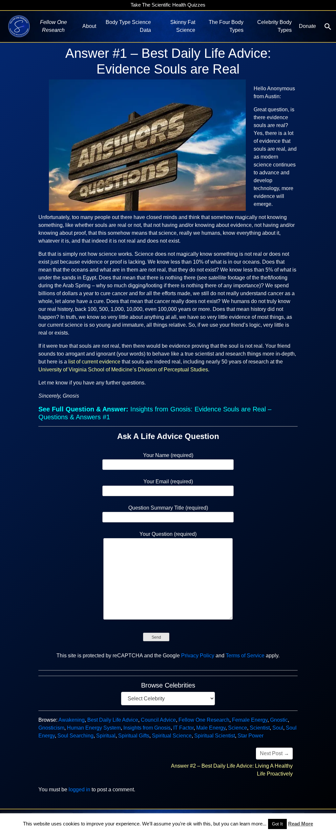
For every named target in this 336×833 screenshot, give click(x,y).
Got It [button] (277, 824)
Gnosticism (51, 728)
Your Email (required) (168, 481)
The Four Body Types (226, 26)
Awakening (71, 720)
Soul (277, 728)
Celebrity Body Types (274, 26)
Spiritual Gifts (133, 735)
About (89, 26)
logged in (79, 789)
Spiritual (106, 735)
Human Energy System (94, 728)
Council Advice (158, 720)
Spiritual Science (172, 735)
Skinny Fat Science (182, 26)
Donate (307, 26)
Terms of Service (245, 655)
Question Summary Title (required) (168, 508)
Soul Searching (75, 735)
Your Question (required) (168, 534)
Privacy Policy (197, 655)
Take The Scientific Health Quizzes (168, 5)
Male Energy (210, 728)
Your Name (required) (168, 455)
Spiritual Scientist (214, 735)
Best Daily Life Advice (112, 720)
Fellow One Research (203, 720)
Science (237, 728)
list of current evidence (94, 361)
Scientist (260, 728)
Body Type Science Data (128, 26)
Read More (300, 823)
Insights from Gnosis (147, 728)
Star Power (250, 735)
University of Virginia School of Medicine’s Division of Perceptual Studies (123, 369)
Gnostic (279, 720)
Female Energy (249, 720)
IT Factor (183, 728)
